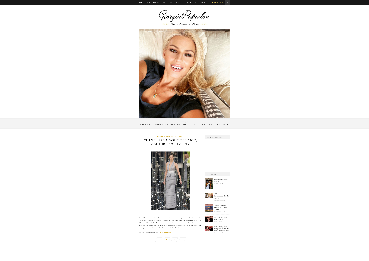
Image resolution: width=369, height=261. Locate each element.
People (148, 2)
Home (141, 2)
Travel (164, 2)
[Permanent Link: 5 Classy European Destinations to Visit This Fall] (209, 212)
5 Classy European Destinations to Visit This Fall (220, 207)
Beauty (202, 2)
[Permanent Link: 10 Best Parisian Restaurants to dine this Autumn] (209, 198)
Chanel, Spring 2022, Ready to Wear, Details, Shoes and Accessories (221, 229)
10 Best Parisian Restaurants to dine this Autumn (221, 196)
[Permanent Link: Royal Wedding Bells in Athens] (209, 189)
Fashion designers (171, 136)
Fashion (156, 2)
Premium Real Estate (189, 2)
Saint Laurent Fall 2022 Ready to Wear (221, 218)
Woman (182, 136)
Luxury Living (174, 2)
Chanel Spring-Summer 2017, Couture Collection (170, 142)
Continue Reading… (165, 232)
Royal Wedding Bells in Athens (221, 180)
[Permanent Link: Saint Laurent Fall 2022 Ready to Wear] (209, 221)
